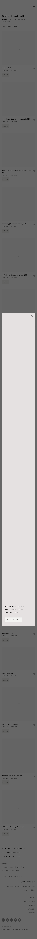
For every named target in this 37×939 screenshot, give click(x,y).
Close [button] (31, 316)
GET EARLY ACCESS (13, 620)
